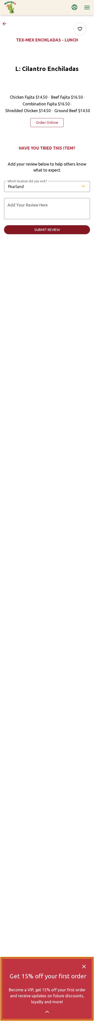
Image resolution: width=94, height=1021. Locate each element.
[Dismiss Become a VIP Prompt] (84, 967)
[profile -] (74, 7)
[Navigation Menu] (86, 7)
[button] (6, 23)
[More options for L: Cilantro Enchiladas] (80, 29)
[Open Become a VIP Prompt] (47, 1012)
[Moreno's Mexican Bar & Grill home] (26, 7)
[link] (47, 122)
